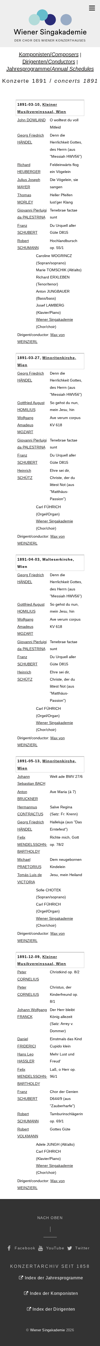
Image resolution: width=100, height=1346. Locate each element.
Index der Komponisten (53, 1293)
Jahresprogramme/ (50, 69)
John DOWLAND (31, 120)
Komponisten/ (49, 54)
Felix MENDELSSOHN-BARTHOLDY (32, 844)
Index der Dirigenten (53, 1309)
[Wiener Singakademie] (50, 22)
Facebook (24, 1248)
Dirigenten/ (48, 62)
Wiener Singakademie (54, 319)
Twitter (82, 1248)
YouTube (55, 1248)
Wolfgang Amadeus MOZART (25, 425)
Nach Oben (50, 1218)
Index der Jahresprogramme (53, 1278)
